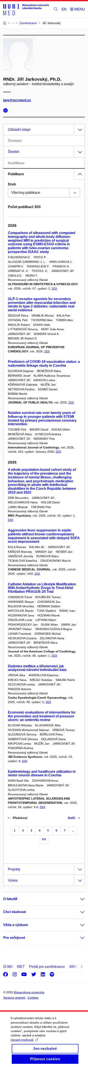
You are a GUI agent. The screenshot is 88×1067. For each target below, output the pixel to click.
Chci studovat (14, 912)
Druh (12, 184)
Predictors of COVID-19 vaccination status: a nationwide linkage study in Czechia (44, 363)
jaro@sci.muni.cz (17, 100)
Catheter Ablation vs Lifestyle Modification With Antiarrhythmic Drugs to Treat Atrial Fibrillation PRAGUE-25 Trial (42, 588)
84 (44, 839)
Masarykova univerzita (29, 992)
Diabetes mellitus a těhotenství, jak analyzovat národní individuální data (37, 668)
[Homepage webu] (26, 9)
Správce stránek (14, 997)
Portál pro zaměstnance (47, 966)
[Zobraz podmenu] (78, 899)
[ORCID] (6, 111)
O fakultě (10, 899)
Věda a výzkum (15, 925)
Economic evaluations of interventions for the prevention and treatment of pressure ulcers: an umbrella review (42, 716)
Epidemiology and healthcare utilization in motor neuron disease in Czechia (42, 773)
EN (64, 9)
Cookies (33, 997)
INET (21, 966)
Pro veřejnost (14, 937)
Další (71, 818)
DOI (54, 288)
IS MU (8, 966)
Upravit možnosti (22, 1039)
